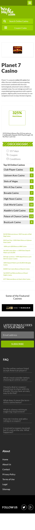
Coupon (14, 155)
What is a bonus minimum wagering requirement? (15, 410)
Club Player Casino (13, 169)
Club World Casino (13, 204)
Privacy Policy (8, 474)
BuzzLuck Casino (12, 222)
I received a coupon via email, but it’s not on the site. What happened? (16, 430)
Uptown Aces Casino (14, 175)
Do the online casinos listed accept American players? (16, 369)
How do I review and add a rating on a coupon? (15, 419)
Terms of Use (8, 479)
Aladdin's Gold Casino (15, 210)
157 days (14, 151)
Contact (6, 469)
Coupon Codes (20, 28)
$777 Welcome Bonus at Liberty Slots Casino (16, 279)
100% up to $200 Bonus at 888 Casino (15, 246)
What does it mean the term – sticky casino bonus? (17, 401)
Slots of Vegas (11, 181)
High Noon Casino (13, 198)
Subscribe (17, 344)
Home (5, 459)
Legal (4, 484)
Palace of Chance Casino (16, 216)
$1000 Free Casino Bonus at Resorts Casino (16, 269)
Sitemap (6, 489)
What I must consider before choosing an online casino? (16, 378)
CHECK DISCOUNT (18, 144)
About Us (6, 464)
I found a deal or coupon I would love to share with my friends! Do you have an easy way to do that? (16, 390)
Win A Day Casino (13, 187)
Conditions (15, 159)
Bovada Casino (11, 192)
